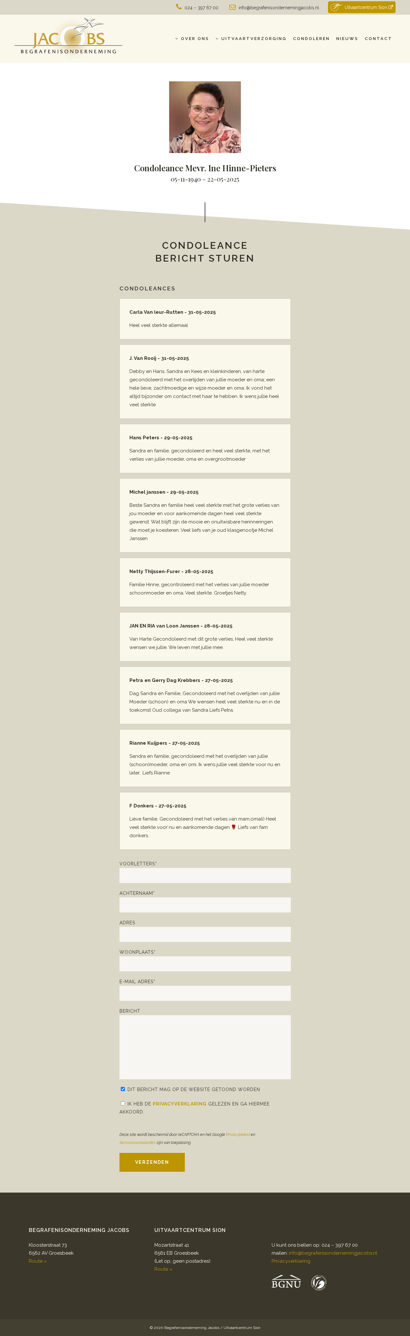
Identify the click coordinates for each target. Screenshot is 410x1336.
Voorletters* (138, 863)
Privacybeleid (238, 1134)
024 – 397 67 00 (201, 7)
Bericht (129, 1011)
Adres (127, 922)
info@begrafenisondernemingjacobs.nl (279, 7)
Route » (38, 1261)
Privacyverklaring (180, 1103)
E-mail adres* (137, 981)
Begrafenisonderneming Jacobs (191, 1327)
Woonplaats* (137, 952)
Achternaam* (137, 893)
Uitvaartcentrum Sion (367, 7)
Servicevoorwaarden (137, 1142)
